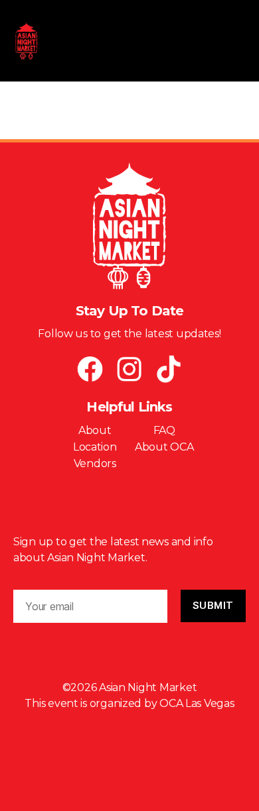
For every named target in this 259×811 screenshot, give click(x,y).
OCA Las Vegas (196, 703)
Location (95, 447)
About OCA (164, 447)
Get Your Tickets (129, 496)
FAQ (164, 430)
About (95, 430)
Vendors (95, 463)
